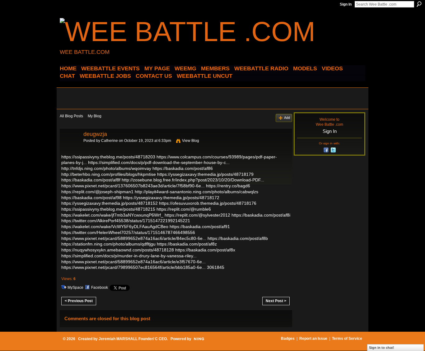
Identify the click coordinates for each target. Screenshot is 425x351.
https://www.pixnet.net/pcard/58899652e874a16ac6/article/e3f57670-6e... (133, 261)
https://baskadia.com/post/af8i (260, 215)
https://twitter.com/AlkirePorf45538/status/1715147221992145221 (125, 220)
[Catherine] (70, 148)
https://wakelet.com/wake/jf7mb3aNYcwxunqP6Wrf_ (112, 215)
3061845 (215, 267)
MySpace (75, 287)
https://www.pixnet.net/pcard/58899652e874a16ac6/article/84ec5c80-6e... (133, 238)
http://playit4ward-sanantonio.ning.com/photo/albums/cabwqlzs (196, 191)
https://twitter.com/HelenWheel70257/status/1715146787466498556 (128, 232)
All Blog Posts (71, 116)
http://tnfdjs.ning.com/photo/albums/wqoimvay (106, 168)
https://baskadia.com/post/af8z (187, 243)
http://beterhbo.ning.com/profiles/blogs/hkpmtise (108, 174)
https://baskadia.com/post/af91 (200, 226)
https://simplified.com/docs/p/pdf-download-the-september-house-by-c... (159, 162)
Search (419, 4)
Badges (288, 338)
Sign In (346, 4)
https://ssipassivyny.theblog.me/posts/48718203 (108, 156)
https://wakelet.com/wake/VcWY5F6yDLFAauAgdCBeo (114, 226)
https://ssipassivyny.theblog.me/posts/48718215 (108, 209)
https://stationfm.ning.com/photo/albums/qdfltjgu (108, 243)
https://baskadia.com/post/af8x (205, 249)
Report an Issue (313, 338)
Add (287, 117)
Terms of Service (347, 338)
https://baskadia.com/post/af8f (90, 179)
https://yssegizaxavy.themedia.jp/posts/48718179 (205, 174)
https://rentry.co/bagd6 (228, 185)
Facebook (99, 287)
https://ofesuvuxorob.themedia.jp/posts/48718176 (207, 203)
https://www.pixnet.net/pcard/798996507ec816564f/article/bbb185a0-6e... (133, 267)
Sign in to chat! (381, 347)
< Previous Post (79, 301)
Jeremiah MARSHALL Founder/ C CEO (133, 339)
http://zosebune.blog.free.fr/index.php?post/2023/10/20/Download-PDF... (193, 179)
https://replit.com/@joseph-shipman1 (97, 191)
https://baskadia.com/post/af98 (91, 197)
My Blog (94, 116)
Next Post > (276, 301)
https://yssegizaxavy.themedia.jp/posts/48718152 (109, 203)
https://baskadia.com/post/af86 (182, 168)
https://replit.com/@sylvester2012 (197, 215)
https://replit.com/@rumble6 (183, 209)
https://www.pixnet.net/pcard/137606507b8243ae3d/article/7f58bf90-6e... (133, 185)
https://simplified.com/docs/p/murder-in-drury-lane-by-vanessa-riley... (129, 255)
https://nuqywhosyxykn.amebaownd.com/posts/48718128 (117, 249)
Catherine (109, 140)
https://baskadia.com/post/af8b (238, 238)
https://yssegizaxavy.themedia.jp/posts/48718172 (171, 197)
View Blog (190, 140)
